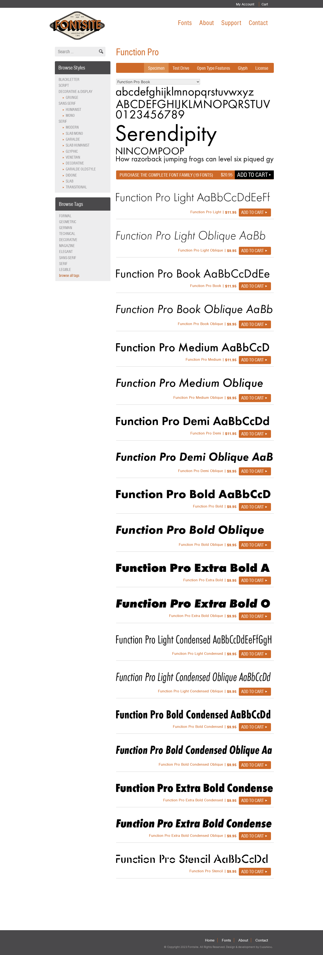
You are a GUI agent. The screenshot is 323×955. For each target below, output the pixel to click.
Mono (70, 115)
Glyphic (72, 151)
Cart (265, 4)
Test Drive (181, 68)
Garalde (73, 139)
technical (67, 233)
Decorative (75, 163)
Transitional (76, 187)
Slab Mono (74, 133)
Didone (71, 175)
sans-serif (67, 258)
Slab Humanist (77, 145)
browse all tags (69, 275)
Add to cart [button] (252, 174)
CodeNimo (266, 947)
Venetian (73, 157)
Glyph (243, 68)
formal (65, 216)
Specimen (156, 68)
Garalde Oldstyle (81, 169)
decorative (68, 240)
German (65, 228)
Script (64, 85)
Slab (69, 181)
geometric (67, 222)
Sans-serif (67, 103)
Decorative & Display (75, 91)
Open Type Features (213, 68)
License (261, 68)
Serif (63, 121)
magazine (67, 245)
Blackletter (69, 79)
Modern (72, 127)
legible (65, 269)
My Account (245, 4)
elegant (66, 251)
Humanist (73, 109)
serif (63, 263)
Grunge (72, 97)
